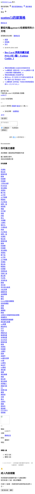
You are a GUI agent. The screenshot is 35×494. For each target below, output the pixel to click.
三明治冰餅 (5, 183)
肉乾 (2, 216)
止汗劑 (3, 195)
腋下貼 (3, 192)
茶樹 (2, 397)
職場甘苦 (17, 36)
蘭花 (2, 299)
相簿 (6, 39)
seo (2, 388)
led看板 (3, 367)
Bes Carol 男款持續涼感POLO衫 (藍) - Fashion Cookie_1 (17, 55)
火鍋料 (3, 222)
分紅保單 (4, 289)
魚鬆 (2, 213)
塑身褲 (3, 408)
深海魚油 (4, 280)
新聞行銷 (4, 390)
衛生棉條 (4, 381)
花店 (2, 330)
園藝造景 (4, 292)
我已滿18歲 (5, 490)
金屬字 (3, 356)
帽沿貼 (3, 172)
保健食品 (4, 271)
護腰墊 (3, 310)
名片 (6, 44)
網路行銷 (4, 386)
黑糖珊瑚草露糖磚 (7, 319)
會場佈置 (4, 337)
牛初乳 (3, 278)
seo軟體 (3, 324)
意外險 (3, 285)
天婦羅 (3, 220)
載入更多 (4, 118)
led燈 (2, 360)
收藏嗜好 (16, 111)
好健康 (3, 269)
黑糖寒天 (4, 317)
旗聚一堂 (4, 204)
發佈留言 (4, 130)
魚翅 (2, 229)
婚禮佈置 (4, 335)
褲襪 (2, 372)
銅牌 (2, 353)
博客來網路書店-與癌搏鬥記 (14, 75)
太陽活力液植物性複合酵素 (10, 315)
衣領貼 (3, 169)
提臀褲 (3, 412)
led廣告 (3, 363)
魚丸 (2, 218)
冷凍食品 (4, 227)
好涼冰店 (4, 186)
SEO (2, 328)
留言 (18, 106)
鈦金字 (3, 365)
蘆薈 (2, 392)
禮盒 (2, 209)
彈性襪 (3, 370)
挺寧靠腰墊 (5, 303)
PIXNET (9, 463)
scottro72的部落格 (13, 17)
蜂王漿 (3, 276)
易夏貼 (3, 190)
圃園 (2, 404)
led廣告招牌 (5, 358)
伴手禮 (3, 211)
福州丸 (3, 225)
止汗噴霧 (4, 197)
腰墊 (2, 308)
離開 (11, 490)
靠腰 (2, 306)
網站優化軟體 (5, 322)
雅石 (2, 296)
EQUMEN (4, 410)
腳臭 (2, 176)
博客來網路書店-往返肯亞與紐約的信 (17, 68)
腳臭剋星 (4, 174)
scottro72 (3, 95)
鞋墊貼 (3, 199)
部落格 (7, 42)
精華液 (3, 394)
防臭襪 (3, 181)
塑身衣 (3, 406)
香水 (2, 399)
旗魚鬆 (3, 206)
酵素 (2, 282)
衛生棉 (3, 379)
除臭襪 (3, 179)
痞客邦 (14, 106)
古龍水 (3, 401)
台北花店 (4, 340)
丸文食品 (4, 202)
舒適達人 (4, 383)
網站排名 (4, 326)
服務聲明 (21, 465)
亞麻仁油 (4, 273)
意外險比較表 (5, 287)
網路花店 (4, 333)
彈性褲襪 (4, 374)
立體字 (3, 351)
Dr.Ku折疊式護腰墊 (7, 301)
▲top (2, 114)
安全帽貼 (4, 188)
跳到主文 (4, 23)
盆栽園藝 (4, 294)
